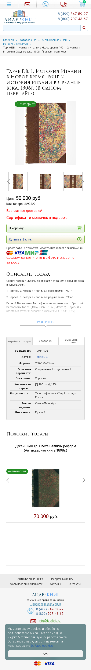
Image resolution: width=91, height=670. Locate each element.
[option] (45, 133)
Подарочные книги (61, 578)
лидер (20, 19)
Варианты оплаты (71, 341)
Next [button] (81, 181)
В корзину (16, 228)
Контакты (74, 584)
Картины (55, 584)
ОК (45, 653)
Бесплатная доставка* (24, 211)
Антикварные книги (30, 578)
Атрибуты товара (19, 341)
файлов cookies (41, 645)
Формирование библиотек (26, 584)
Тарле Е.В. (41, 356)
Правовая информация (45, 603)
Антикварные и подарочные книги (19, 23)
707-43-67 (73, 19)
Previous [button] (9, 181)
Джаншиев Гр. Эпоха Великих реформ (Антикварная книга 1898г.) (45, 448)
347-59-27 (73, 14)
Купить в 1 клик (20, 239)
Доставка (45, 341)
